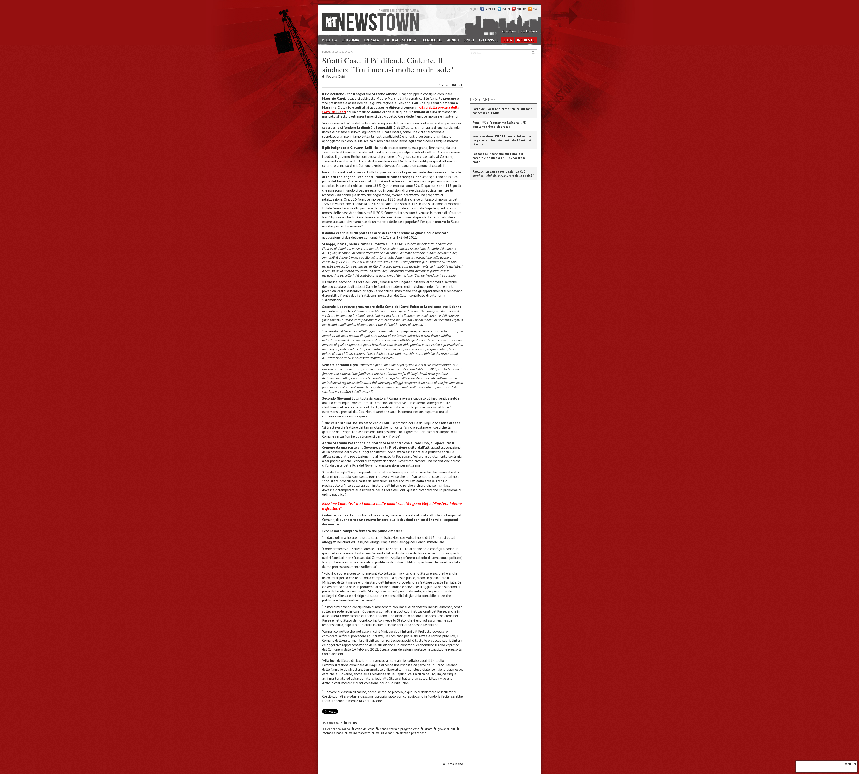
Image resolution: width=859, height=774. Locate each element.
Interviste (488, 39)
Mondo (452, 39)
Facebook (490, 9)
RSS (535, 9)
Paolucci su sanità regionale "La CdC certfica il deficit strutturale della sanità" (503, 173)
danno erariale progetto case (399, 729)
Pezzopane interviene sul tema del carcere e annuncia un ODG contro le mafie (499, 158)
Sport (469, 39)
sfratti (428, 729)
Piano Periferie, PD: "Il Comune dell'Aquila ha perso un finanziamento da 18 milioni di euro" (501, 140)
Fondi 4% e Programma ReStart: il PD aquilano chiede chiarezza (499, 125)
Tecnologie (431, 39)
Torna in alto (454, 764)
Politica (329, 39)
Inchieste (525, 39)
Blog (507, 39)
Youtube (521, 9)
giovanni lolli (446, 729)
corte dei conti (364, 729)
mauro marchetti (359, 733)
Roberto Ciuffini (336, 76)
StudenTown (529, 31)
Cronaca (371, 39)
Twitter (506, 9)
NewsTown (509, 31)
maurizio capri (384, 733)
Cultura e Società (400, 39)
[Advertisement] (392, 750)
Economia (350, 39)
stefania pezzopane (412, 733)
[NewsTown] (370, 19)
